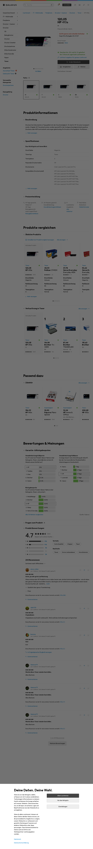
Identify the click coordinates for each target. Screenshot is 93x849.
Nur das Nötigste (63, 800)
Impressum (17, 839)
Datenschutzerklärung (21, 843)
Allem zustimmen (62, 796)
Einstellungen (62, 807)
